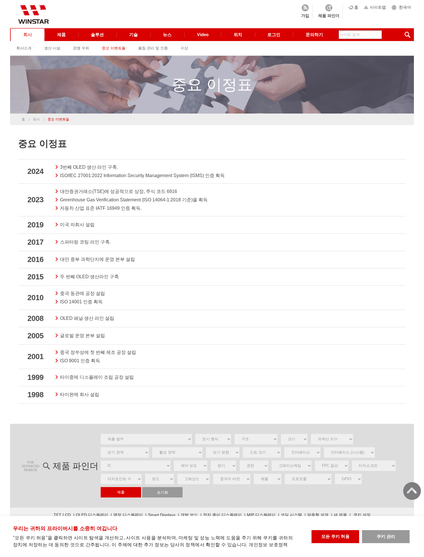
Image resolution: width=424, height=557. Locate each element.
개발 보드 (189, 515)
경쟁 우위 (81, 48)
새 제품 (340, 515)
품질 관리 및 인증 (153, 48)
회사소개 (23, 48)
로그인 (273, 34)
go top (412, 491)
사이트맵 (378, 7)
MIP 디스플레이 (261, 515)
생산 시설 (52, 48)
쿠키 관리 (386, 536)
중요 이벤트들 (113, 48)
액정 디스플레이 (128, 515)
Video (203, 34)
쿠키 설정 (362, 515)
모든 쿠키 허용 (335, 536)
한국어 (405, 7)
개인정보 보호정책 (268, 544)
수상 (184, 48)
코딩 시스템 (291, 515)
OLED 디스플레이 (92, 515)
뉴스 (167, 34)
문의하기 (314, 34)
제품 (61, 34)
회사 (27, 34)
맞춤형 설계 (318, 515)
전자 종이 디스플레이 (222, 515)
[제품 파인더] (328, 11)
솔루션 (97, 34)
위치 (238, 34)
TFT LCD (62, 515)
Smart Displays (161, 515)
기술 (133, 34)
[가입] (305, 11)
